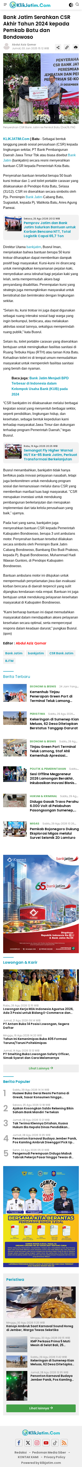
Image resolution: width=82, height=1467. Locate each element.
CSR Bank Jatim (61, 653)
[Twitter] (28, 1442)
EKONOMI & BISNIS (43, 686)
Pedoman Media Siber (49, 1452)
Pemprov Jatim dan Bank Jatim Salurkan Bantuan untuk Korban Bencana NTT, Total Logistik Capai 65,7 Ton (50, 229)
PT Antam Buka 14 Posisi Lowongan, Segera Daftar (36, 1026)
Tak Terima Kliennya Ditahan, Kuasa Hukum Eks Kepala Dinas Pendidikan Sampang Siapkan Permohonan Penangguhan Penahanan (40, 1125)
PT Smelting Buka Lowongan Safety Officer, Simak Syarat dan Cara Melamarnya (36, 1056)
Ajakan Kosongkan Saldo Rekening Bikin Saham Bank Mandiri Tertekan (43, 1110)
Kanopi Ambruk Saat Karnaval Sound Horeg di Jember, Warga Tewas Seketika (39, 1328)
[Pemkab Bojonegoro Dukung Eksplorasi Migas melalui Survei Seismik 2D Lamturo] (15, 831)
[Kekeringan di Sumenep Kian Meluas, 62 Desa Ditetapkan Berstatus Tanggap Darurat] (15, 721)
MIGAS (34, 824)
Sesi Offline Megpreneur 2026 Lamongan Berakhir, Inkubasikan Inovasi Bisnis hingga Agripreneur (52, 781)
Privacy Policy (54, 1457)
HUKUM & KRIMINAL (43, 796)
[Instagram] (37, 1442)
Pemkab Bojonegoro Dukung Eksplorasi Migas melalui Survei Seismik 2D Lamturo (54, 833)
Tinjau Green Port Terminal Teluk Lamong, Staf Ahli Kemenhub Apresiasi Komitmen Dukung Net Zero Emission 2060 (53, 755)
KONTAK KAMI (28, 1457)
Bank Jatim (34, 197)
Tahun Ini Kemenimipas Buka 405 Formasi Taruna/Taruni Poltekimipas (35, 1041)
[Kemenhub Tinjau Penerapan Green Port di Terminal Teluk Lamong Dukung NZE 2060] (15, 694)
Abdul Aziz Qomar (24, 44)
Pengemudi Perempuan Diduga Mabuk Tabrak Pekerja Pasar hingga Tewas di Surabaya (42, 1155)
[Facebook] (18, 1442)
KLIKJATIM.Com (16, 139)
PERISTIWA (37, 714)
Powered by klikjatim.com (41, 1463)
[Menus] (5, 4)
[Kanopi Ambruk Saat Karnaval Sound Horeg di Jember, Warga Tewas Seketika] (41, 1302)
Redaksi (21, 1452)
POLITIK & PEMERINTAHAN (48, 769)
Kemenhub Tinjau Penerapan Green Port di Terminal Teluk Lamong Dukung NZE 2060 (51, 698)
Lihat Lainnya (39, 1068)
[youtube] (46, 1442)
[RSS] (64, 1442)
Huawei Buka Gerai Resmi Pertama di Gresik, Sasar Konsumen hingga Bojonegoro (41, 1095)
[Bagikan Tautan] (58, 47)
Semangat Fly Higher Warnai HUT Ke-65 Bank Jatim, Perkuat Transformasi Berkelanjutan (50, 455)
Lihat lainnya (39, 1408)
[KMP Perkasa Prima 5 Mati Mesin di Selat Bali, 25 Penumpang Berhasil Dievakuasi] (16, 1344)
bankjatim (33, 247)
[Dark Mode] (71, 4)
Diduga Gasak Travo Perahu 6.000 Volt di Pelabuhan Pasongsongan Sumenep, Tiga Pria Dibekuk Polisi (54, 808)
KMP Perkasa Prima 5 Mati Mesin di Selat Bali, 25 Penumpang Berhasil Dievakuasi (50, 1343)
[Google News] (55, 1442)
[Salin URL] (67, 47)
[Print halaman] (76, 47)
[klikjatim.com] (29, 4)
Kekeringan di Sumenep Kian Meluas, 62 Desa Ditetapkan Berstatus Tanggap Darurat (54, 724)
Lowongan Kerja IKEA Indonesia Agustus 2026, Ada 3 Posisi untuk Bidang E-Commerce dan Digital (38, 1011)
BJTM (9, 661)
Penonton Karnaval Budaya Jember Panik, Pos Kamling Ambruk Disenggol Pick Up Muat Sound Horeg (45, 1140)
